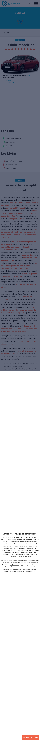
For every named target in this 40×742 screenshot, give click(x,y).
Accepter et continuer (30, 737)
